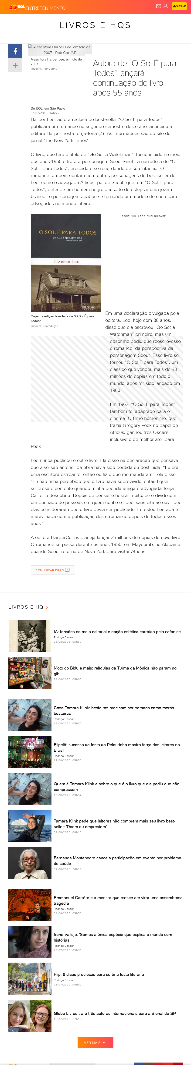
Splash (173, 21)
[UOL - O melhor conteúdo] (17, 7)
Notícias (65, 21)
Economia (121, 21)
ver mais (92, 1043)
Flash (29, 21)
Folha (139, 21)
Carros (101, 21)
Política (84, 21)
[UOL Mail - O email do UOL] (158, 6)
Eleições (46, 21)
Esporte (156, 21)
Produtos (10, 21)
